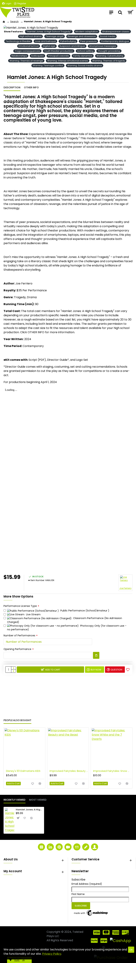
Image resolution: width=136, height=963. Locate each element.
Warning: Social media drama (84, 65)
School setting (85, 51)
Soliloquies (37, 55)
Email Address (87, 884)
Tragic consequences (27, 51)
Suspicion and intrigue (72, 46)
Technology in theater (18, 41)
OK (131, 949)
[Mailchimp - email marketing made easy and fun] (91, 913)
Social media (107, 36)
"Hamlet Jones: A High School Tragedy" (48, 31)
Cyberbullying (68, 41)
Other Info (31, 87)
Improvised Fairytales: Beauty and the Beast (69, 771)
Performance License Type (20, 606)
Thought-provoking (109, 51)
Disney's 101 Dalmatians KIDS (23, 771)
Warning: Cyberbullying (110, 55)
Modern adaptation (86, 31)
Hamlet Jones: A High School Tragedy (29, 809)
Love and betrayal (45, 41)
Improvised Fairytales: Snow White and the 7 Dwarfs (112, 771)
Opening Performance (17, 649)
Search (14, 21)
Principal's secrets (58, 55)
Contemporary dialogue (115, 41)
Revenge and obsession (82, 36)
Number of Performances (19, 635)
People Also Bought (17, 720)
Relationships (19, 55)
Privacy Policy (51, 954)
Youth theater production (58, 51)
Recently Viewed (15, 800)
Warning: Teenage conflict (48, 65)
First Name (78, 894)
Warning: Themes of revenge (26, 60)
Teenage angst (54, 36)
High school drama (30, 36)
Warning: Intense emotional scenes (67, 60)
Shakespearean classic (115, 31)
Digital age (49, 46)
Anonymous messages (102, 46)
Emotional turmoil (29, 46)
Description (12, 87)
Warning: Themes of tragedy (108, 60)
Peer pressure (88, 41)
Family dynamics (82, 55)
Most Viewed (38, 800)
